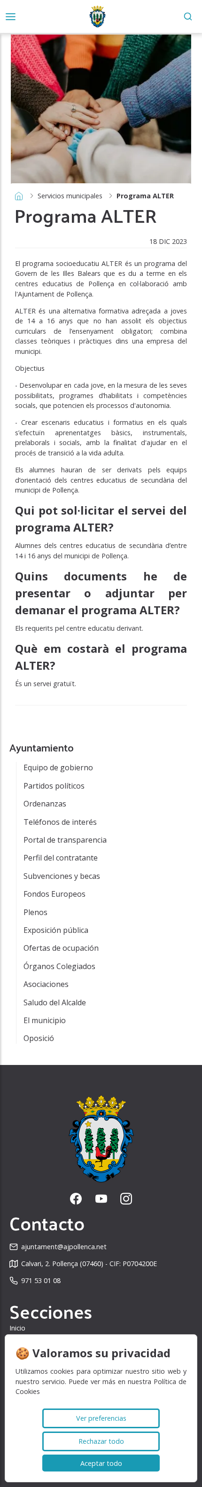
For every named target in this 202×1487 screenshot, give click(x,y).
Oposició (38, 1038)
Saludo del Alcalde (54, 1002)
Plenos (35, 912)
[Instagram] (126, 1199)
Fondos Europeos (54, 894)
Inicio (17, 1327)
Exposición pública (55, 930)
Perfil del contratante (60, 858)
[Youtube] (101, 1199)
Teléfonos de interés (60, 822)
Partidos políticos (54, 786)
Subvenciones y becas (61, 876)
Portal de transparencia (65, 840)
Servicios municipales (70, 195)
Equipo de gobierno (58, 767)
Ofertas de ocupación (61, 948)
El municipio (44, 1020)
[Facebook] (76, 1199)
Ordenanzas (44, 803)
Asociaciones (46, 984)
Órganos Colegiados (59, 966)
